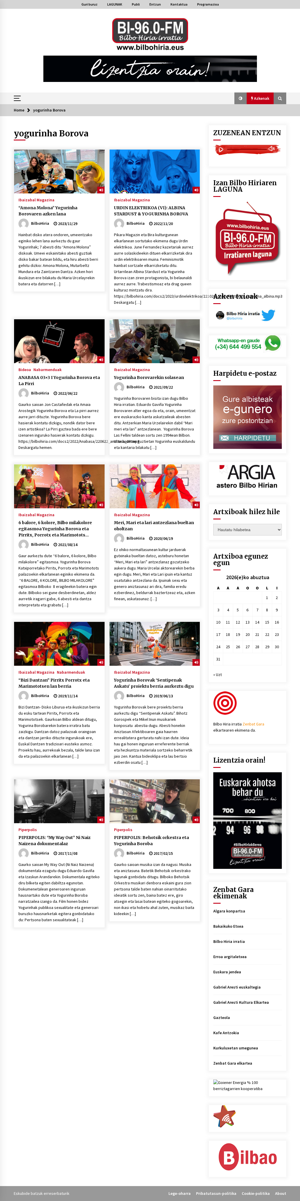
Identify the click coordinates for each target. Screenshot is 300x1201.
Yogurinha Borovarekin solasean (149, 377)
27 (248, 646)
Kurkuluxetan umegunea (235, 1048)
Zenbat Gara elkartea (232, 1063)
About (280, 1193)
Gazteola (221, 1017)
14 (257, 622)
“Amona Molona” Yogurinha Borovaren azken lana (47, 211)
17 (218, 634)
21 (257, 634)
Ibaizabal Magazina (36, 199)
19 (238, 634)
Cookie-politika (256, 1193)
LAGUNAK (114, 4)
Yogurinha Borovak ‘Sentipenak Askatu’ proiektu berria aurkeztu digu (154, 683)
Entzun (155, 4)
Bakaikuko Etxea (228, 926)
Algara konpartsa (229, 911)
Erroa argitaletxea (230, 956)
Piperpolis (27, 829)
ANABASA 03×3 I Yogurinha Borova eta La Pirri (59, 380)
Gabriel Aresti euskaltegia (237, 987)
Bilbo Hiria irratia (229, 941)
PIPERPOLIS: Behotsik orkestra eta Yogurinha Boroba (151, 840)
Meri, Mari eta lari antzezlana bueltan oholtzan (154, 525)
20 (248, 634)
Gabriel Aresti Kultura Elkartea (241, 1002)
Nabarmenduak (47, 369)
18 (228, 634)
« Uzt (217, 674)
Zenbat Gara (253, 724)
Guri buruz (89, 4)
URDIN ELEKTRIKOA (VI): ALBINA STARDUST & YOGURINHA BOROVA (151, 211)
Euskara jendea (227, 971)
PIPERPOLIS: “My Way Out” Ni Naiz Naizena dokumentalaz (54, 840)
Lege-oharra (179, 1193)
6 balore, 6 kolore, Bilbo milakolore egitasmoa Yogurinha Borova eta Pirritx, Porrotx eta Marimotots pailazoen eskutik (55, 529)
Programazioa (208, 4)
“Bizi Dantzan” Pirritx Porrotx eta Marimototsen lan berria (54, 683)
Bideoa (24, 369)
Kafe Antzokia (226, 1032)
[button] (240, 98)
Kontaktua (179, 4)
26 (238, 646)
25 (228, 646)
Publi (136, 4)
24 (218, 646)
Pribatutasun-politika (216, 1193)
